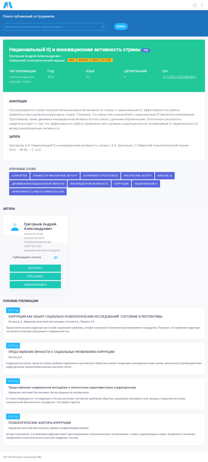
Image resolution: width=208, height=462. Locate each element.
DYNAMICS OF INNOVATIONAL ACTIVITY (55, 175)
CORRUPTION (19, 175)
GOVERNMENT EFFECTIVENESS (100, 175)
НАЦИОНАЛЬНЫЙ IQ (145, 183)
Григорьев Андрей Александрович (40, 226)
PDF (146, 50)
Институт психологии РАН (26, 457)
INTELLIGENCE (35, 276)
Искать (121, 26)
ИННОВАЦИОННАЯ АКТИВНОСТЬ (89, 183)
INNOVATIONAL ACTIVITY (138, 175)
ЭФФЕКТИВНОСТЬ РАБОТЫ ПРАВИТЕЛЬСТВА (38, 191)
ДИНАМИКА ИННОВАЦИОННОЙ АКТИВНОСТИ (38, 183)
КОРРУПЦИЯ (121, 183)
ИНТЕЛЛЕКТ (35, 268)
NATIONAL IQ (165, 175)
